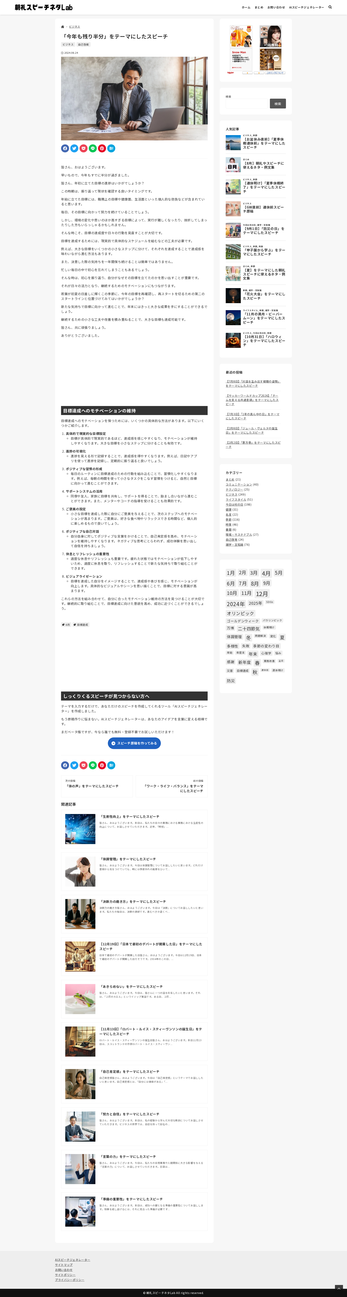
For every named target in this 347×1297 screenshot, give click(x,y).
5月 (279, 572)
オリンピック (240, 613)
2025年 (255, 603)
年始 (229, 652)
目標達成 (82, 625)
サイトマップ (64, 1265)
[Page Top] (339, 1289)
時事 (229, 524)
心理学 (266, 653)
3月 (254, 572)
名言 (229, 514)
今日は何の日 (234, 504)
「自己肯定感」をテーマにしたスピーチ (129, 1071)
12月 (262, 593)
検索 (228, 96)
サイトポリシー (65, 1275)
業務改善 (269, 661)
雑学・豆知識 (234, 545)
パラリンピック (272, 620)
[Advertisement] (134, 369)
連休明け (278, 670)
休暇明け (269, 627)
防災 (231, 680)
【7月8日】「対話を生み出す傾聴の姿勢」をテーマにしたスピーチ (253, 383)
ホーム (246, 7)
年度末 (240, 652)
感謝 (230, 661)
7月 (243, 583)
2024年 (236, 604)
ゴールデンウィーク (243, 621)
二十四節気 (249, 629)
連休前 (264, 669)
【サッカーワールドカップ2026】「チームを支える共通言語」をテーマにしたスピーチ (252, 400)
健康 (229, 509)
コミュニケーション (239, 484)
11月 (246, 592)
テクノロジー (234, 489)
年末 (253, 654)
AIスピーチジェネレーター (306, 7)
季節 (229, 519)
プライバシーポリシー (69, 1280)
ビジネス (68, 44)
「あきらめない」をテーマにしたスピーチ (131, 986)
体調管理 (234, 636)
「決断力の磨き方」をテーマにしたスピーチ (132, 901)
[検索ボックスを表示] (330, 7)
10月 (232, 592)
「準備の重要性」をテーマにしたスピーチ (131, 1199)
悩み (278, 653)
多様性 (232, 646)
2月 (242, 572)
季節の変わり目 (266, 645)
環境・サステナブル (239, 535)
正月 (281, 660)
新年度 (244, 662)
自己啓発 (83, 44)
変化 (273, 636)
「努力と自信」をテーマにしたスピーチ (129, 1114)
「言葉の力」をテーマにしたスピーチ (127, 1156)
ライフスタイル (236, 499)
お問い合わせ (276, 7)
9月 (266, 583)
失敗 (245, 645)
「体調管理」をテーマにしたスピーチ (127, 859)
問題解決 (260, 636)
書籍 (229, 530)
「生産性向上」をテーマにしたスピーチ (129, 816)
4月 (266, 573)
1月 (231, 572)
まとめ (259, 7)
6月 (68, 625)
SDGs (269, 602)
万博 (230, 628)
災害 (230, 670)
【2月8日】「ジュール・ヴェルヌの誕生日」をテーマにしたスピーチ (252, 430)
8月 (255, 583)
